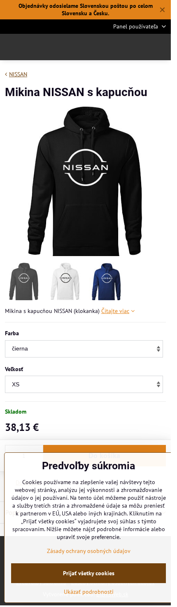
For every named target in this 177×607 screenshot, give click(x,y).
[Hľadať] (121, 47)
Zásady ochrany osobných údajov (88, 551)
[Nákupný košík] (141, 47)
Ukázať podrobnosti (89, 591)
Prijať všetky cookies (88, 573)
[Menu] (161, 47)
